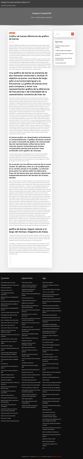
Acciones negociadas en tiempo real (30, 387)
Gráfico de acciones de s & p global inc (51, 387)
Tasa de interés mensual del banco (50, 328)
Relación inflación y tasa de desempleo (51, 372)
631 (43, 448)
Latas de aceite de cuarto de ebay (9, 339)
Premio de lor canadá (6, 418)
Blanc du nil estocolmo (47, 347)
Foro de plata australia (47, 342)
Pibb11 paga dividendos (27, 398)
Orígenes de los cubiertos (28, 303)
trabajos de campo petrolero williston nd (15, 2)
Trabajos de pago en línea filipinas (63, 50)
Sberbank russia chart (27, 340)
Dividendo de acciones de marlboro (50, 305)
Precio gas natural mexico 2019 (29, 380)
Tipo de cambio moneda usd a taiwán (51, 289)
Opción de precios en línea (28, 377)
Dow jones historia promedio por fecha (10, 301)
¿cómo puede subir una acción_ (8, 282)
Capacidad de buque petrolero (29, 300)
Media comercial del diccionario (49, 315)
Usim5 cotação (45, 380)
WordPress (38, 456)
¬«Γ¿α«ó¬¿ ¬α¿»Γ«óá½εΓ (48, 292)
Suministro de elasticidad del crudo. (50, 377)
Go (72, 34)
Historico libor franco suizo (48, 412)
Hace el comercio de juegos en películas (51, 382)
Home (32, 17)
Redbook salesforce (47, 374)
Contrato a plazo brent (60, 63)
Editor (12, 42)
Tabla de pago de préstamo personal (51, 308)
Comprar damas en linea (27, 327)
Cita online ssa (4, 363)
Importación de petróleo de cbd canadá (31, 382)
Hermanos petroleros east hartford (9, 413)
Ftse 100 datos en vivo (47, 354)
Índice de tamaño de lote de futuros (51, 385)
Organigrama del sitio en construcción (10, 285)
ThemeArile (54, 456)
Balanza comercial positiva (48, 441)
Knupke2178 (12, 33)
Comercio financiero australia (8, 377)
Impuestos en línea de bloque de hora (30, 369)
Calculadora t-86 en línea (27, 363)
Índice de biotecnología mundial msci (51, 345)
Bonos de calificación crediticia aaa (30, 338)
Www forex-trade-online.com (8, 325)
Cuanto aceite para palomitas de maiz (51, 317)
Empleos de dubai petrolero (7, 374)
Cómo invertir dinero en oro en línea (9, 322)
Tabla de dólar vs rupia (6, 317)
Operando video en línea (7, 345)
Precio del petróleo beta (27, 298)
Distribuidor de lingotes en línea (50, 357)
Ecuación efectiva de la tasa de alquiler (31, 385)
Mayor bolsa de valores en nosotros (9, 357)
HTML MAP (59, 456)
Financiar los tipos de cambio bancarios (10, 421)
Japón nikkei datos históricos (28, 347)
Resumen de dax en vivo (6, 290)
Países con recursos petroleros (8, 415)
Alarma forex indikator (6, 380)
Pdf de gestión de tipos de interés (9, 315)
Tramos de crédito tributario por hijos (10, 312)
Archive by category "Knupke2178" (43, 17)
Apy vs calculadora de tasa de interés (10, 320)
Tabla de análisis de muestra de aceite (51, 298)
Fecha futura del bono (6, 287)
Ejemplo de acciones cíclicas (48, 438)
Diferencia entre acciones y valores (50, 339)
